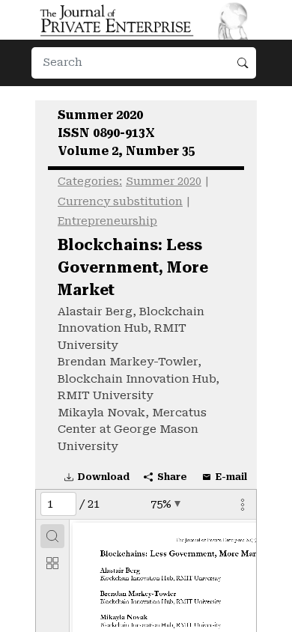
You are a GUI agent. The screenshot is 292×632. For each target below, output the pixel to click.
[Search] (52, 536)
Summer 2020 (163, 181)
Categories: (90, 181)
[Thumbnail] (52, 563)
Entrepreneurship (107, 221)
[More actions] (243, 504)
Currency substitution (120, 201)
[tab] (52, 536)
